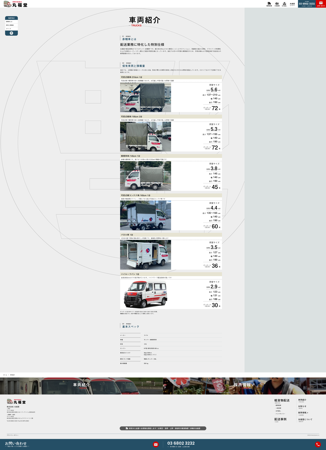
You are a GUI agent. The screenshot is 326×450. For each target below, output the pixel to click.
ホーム (5, 375)
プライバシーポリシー (13, 435)
